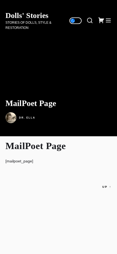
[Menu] (108, 20)
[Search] (90, 20)
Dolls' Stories (26, 15)
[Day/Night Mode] (75, 21)
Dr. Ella (27, 117)
